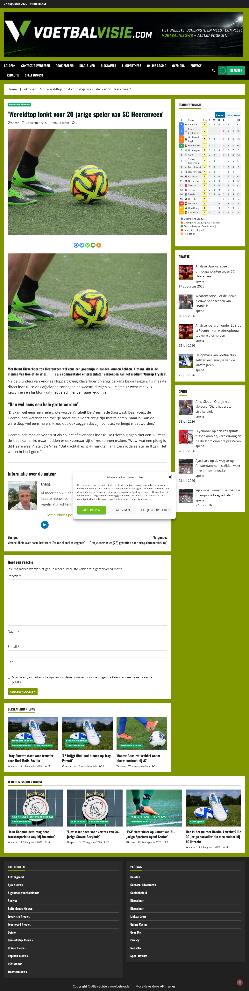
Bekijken (236, 70)
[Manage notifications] (240, 982)
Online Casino (156, 65)
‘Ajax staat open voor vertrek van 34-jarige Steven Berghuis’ (93, 834)
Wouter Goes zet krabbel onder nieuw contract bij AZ (138, 758)
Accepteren (91, 510)
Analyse (13, 900)
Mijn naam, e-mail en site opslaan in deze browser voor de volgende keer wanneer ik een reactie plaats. (82, 679)
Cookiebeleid (65, 65)
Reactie (14, 576)
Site (10, 662)
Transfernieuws (43, 745)
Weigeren (123, 510)
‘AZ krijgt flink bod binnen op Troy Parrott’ (86, 758)
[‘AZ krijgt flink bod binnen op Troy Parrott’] (87, 733)
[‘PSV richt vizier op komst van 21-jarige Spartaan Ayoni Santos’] (154, 808)
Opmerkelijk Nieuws (20, 940)
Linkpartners (131, 65)
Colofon (9, 65)
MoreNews (143, 986)
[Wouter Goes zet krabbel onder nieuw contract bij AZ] (142, 733)
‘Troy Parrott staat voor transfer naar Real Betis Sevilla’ (30, 758)
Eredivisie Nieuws (19, 104)
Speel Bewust (34, 75)
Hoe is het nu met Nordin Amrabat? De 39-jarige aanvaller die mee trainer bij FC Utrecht (213, 836)
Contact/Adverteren (35, 65)
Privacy (196, 65)
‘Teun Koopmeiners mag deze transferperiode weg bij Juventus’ (31, 834)
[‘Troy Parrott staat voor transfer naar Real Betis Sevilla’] (33, 733)
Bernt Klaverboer (26, 368)
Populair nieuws (21, 745)
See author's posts (62, 515)
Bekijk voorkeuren (155, 510)
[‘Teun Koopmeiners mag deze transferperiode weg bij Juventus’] (35, 808)
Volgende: (128, 540)
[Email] (93, 245)
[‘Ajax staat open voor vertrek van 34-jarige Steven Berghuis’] (95, 808)
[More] (98, 245)
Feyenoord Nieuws (19, 924)
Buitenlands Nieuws (41, 816)
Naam (13, 631)
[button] (170, 477)
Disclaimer (87, 65)
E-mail (13, 647)
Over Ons (178, 65)
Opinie (12, 932)
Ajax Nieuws (19, 816)
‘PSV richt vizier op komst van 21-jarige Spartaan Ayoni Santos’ (150, 834)
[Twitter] (81, 245)
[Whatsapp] (87, 245)
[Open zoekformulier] (213, 70)
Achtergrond (197, 821)
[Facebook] (76, 245)
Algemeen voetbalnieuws (23, 892)
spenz (15, 123)
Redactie (13, 75)
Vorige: (46, 540)
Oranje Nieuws (17, 948)
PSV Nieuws (160, 816)
